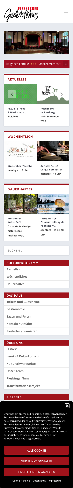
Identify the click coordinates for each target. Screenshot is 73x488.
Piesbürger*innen (19, 378)
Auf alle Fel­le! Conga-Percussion (51, 167)
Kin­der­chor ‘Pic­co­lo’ (20, 166)
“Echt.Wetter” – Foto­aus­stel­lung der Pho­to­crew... (53, 222)
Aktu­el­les (13, 269)
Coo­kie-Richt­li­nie (21, 480)
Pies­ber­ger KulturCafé (14, 220)
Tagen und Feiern (19, 316)
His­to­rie (12, 349)
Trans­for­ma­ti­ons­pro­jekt (23, 386)
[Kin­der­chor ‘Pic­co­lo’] (20, 151)
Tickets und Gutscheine (23, 302)
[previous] (9, 42)
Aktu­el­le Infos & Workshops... (17, 110)
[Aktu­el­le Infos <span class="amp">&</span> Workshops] (20, 94)
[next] (64, 42)
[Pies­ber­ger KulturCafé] (20, 204)
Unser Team (15, 371)
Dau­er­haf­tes (15, 284)
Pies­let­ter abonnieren (22, 331)
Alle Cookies (36, 450)
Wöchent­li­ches (17, 276)
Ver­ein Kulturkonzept (23, 356)
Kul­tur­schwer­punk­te (21, 364)
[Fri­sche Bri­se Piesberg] (53, 94)
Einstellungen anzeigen (36, 472)
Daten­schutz (40, 480)
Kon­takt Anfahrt (19, 324)
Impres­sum (54, 480)
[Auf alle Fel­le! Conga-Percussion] (53, 151)
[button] (67, 406)
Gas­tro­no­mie (16, 309)
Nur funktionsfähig (36, 461)
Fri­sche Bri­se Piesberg (47, 110)
